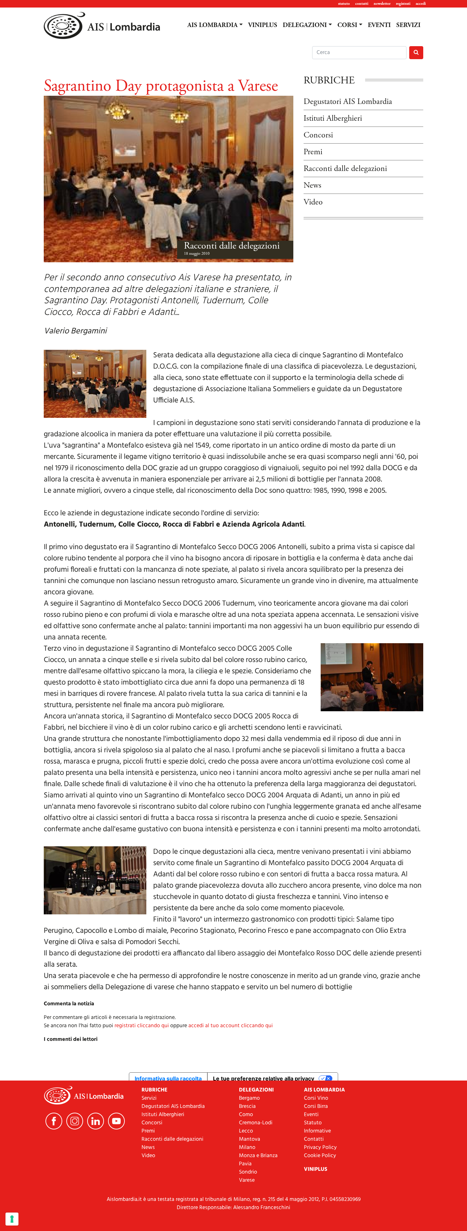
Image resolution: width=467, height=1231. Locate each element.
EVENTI (379, 25)
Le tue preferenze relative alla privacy (263, 1078)
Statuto (313, 1123)
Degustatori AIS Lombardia (348, 101)
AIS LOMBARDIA (212, 25)
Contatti (314, 1139)
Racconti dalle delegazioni (232, 246)
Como (246, 1114)
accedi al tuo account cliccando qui (230, 1026)
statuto (344, 3)
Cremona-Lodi (255, 1123)
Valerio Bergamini (75, 331)
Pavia (245, 1164)
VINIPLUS (262, 25)
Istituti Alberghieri (333, 118)
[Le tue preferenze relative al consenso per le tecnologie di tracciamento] (11, 1219)
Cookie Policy (320, 1156)
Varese (247, 1180)
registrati (403, 3)
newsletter (382, 3)
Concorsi (318, 135)
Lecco (246, 1131)
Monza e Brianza (258, 1156)
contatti (361, 3)
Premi (313, 152)
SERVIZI (408, 25)
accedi (421, 3)
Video (313, 202)
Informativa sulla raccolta (168, 1078)
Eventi (311, 1114)
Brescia (247, 1106)
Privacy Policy (320, 1147)
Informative (317, 1131)
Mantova (249, 1139)
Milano (247, 1147)
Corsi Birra (316, 1106)
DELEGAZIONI (305, 25)
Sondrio (248, 1172)
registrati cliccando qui (142, 1026)
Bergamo (249, 1098)
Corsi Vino (316, 1098)
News (312, 185)
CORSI (347, 25)
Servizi (149, 1098)
